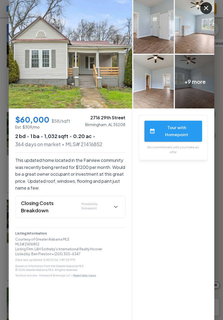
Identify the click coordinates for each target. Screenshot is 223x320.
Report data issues (84, 275)
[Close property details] (206, 8)
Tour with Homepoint (176, 131)
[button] (70, 206)
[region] (111, 54)
